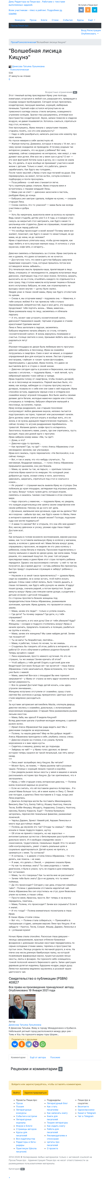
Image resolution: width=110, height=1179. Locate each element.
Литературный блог (57, 1103)
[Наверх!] (10, 1174)
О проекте (52, 1148)
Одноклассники (86, 1109)
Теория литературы (57, 1122)
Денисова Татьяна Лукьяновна (28, 66)
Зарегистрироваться (35, 1092)
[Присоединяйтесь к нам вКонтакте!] (81, 9)
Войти (16, 1092)
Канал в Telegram (87, 1113)
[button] (91, 20)
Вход (84, 30)
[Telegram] (28, 1044)
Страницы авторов (26, 1129)
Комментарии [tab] (18, 1057)
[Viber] (35, 1044)
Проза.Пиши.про (19, 25)
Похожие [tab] (55, 1057)
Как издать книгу (56, 1125)
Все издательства (25, 1138)
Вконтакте (83, 1106)
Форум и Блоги (24, 1125)
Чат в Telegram (86, 1116)
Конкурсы (20, 20)
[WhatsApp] (42, 1044)
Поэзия (20, 1106)
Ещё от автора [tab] (38, 1057)
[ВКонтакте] (15, 1044)
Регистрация (94, 30)
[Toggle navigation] (97, 25)
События (68, 20)
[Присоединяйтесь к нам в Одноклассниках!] (88, 9)
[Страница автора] (22, 1006)
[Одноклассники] (22, 1044)
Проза (33, 20)
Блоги (44, 20)
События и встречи (26, 1116)
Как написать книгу (57, 1113)
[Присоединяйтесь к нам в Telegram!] (94, 9)
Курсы (80, 20)
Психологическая (19, 69)
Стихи (55, 20)
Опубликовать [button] (89, 33)
